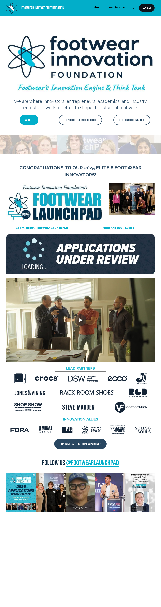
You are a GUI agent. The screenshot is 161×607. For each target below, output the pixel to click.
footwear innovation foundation (42, 8)
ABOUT (29, 120)
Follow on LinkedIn (131, 120)
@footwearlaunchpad (92, 462)
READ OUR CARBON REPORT (80, 120)
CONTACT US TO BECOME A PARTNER (80, 444)
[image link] (11, 7)
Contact (147, 7)
